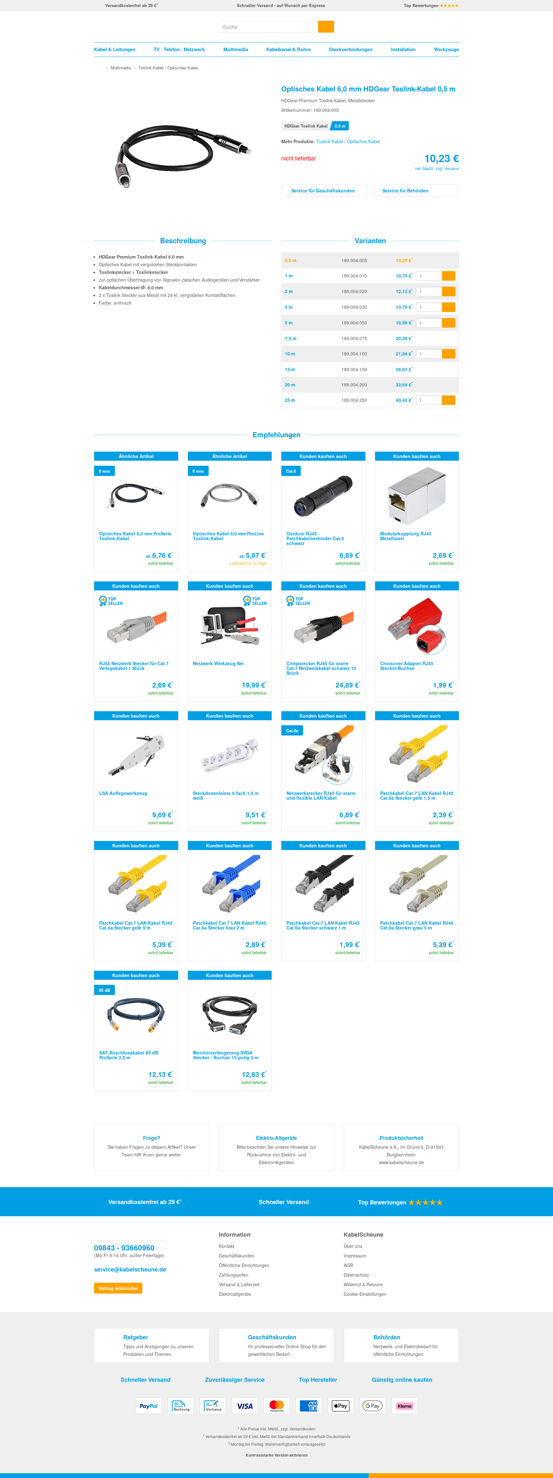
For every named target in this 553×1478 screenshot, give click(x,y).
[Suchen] (326, 27)
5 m (289, 322)
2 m (289, 291)
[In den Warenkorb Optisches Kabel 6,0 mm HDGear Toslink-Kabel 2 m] (448, 291)
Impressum (355, 1255)
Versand (452, 168)
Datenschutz (356, 1275)
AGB (348, 1265)
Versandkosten (303, 1428)
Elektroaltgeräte (235, 1294)
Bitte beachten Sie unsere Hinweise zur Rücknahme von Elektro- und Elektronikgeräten (276, 1154)
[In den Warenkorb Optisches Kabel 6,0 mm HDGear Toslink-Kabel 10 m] (448, 354)
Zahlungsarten (233, 1275)
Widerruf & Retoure (363, 1284)
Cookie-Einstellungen (365, 1294)
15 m (290, 369)
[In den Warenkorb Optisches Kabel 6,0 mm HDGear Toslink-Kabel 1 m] (448, 276)
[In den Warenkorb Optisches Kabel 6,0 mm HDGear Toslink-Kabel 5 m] (448, 323)
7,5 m (290, 338)
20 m (290, 384)
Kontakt (226, 1246)
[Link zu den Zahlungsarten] (276, 1408)
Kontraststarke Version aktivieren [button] (277, 1455)
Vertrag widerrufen (118, 1288)
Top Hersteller (318, 1379)
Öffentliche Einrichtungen (244, 1265)
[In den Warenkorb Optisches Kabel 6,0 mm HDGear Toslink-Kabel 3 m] (448, 307)
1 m (289, 275)
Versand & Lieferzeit (239, 1284)
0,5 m (290, 260)
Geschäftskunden (236, 1255)
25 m (290, 400)
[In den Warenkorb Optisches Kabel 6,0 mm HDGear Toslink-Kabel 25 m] (448, 400)
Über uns (353, 1246)
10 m (290, 353)
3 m (289, 307)
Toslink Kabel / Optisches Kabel (348, 141)
